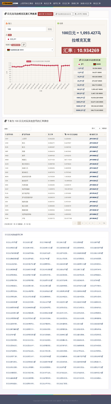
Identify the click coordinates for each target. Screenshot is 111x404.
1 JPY (80, 68)
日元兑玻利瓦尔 (95, 373)
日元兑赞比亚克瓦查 (63, 379)
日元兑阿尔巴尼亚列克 (46, 276)
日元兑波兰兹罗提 (46, 253)
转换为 (13, 45)
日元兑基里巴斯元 (12, 324)
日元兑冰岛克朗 (45, 269)
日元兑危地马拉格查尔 (96, 308)
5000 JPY (80, 102)
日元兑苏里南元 (28, 362)
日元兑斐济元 (61, 302)
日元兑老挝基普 (95, 324)
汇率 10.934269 (46, 14)
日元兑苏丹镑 (44, 356)
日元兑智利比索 (78, 291)
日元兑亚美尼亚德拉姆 (63, 276)
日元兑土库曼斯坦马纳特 (29, 368)
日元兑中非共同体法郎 (79, 379)
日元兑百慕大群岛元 (29, 286)
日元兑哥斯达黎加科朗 (12, 297)
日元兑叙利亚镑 (78, 362)
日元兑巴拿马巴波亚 (63, 346)
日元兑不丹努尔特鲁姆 (96, 286)
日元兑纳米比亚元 (79, 340)
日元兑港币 (94, 242)
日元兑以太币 (44, 302)
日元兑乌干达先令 (46, 373)
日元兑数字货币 (78, 356)
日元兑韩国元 (11, 248)
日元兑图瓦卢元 (95, 367)
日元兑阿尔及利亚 (96, 297)
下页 (104, 223)
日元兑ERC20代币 (63, 313)
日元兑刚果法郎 (62, 291)
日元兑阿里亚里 (28, 335)
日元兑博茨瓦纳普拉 (12, 292)
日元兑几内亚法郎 (79, 307)
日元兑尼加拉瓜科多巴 (12, 346)
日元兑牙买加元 (28, 318)
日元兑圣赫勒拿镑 (63, 356)
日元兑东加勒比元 (96, 378)
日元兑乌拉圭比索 (63, 373)
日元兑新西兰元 (78, 264)
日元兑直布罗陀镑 (46, 307)
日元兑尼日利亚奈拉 (96, 341)
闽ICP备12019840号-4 (70, 401)
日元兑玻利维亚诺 (63, 286)
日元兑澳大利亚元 (29, 248)
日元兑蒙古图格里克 (79, 335)
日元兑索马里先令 (12, 362)
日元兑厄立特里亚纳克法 (29, 303)
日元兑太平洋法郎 (46, 383)
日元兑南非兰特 (28, 269)
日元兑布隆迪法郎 (12, 286)
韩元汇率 (97, 3)
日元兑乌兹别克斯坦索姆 (79, 373)
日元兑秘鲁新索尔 (79, 345)
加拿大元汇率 (86, 3)
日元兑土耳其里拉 (63, 259)
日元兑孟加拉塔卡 (79, 280)
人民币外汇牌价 (26, 3)
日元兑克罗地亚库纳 (29, 259)
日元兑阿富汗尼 (28, 275)
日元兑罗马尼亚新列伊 (63, 254)
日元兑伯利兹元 (45, 291)
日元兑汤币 (61, 367)
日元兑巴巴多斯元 (63, 280)
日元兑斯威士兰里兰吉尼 (96, 363)
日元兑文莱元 (44, 286)
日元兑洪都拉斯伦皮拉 (29, 314)
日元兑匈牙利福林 (29, 253)
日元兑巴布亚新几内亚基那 (96, 346)
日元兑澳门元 (78, 269)
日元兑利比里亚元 (46, 329)
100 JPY (80, 89)
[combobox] (30, 39)
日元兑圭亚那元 (11, 313)
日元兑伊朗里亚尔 (96, 313)
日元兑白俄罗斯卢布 (29, 292)
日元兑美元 (27, 242)
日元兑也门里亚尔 (63, 383)
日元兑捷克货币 (95, 248)
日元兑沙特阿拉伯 (96, 351)
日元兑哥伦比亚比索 (96, 292)
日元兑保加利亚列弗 (79, 248)
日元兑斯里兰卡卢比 (29, 330)
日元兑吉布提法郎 (63, 297)
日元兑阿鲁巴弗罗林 (12, 281)
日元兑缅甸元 (61, 335)
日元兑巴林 (94, 280)
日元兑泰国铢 (11, 269)
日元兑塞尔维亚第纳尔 (63, 352)
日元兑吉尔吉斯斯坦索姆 (79, 319)
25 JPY (79, 81)
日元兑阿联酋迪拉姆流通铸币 (12, 276)
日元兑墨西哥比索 (46, 264)
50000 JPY (80, 110)
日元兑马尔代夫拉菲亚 (29, 341)
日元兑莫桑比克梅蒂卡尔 (63, 341)
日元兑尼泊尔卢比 (29, 345)
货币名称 (27, 134)
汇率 (51, 134)
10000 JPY (80, 106)
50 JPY (79, 85)
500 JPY (80, 93)
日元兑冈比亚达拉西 (63, 308)
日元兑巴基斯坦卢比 (12, 352)
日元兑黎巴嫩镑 (11, 329)
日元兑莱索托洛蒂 (63, 329)
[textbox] (30, 39)
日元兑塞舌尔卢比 (29, 356)
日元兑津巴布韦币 (96, 269)
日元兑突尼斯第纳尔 (46, 368)
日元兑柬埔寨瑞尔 (96, 318)
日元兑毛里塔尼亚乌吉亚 (96, 335)
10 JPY (79, 77)
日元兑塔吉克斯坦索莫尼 (12, 368)
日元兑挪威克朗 (11, 259)
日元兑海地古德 (45, 313)
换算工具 (94, 134)
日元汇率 (66, 3)
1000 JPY (80, 98)
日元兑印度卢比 (28, 264)
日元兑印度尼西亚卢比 (96, 259)
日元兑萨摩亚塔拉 (46, 378)
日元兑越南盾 (11, 378)
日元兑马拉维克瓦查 (46, 341)
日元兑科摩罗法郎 (29, 324)
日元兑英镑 (77, 242)
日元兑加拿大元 (45, 248)
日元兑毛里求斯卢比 (12, 341)
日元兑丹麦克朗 (11, 253)
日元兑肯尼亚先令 (63, 318)
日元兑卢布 (44, 259)
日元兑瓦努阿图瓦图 (29, 379)
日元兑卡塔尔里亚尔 (46, 352)
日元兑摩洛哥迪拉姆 (96, 330)
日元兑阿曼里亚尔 (46, 345)
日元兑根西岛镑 (11, 307)
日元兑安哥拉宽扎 (79, 275)
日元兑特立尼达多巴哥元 (79, 368)
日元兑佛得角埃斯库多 (46, 297)
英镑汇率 (75, 3)
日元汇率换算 (44, 242)
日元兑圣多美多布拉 (63, 363)
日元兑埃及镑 (11, 302)
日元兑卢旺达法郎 (79, 351)
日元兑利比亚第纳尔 (79, 330)
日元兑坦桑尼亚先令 (12, 373)
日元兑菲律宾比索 (96, 264)
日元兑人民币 (11, 242)
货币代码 (9, 134)
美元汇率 (38, 3)
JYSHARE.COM (47, 401)
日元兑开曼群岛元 (46, 324)
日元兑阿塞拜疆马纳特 (29, 281)
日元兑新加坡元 (62, 248)
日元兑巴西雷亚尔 (79, 259)
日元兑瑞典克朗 (78, 253)
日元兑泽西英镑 (11, 318)
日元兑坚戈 (77, 324)
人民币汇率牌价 (81, 14)
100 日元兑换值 (72, 134)
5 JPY (80, 72)
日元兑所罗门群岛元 (12, 357)
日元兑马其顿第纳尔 (46, 335)
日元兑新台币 (61, 269)
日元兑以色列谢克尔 (12, 265)
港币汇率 (57, 3)
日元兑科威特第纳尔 (63, 325)
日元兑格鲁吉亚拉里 (96, 303)
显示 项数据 (99, 128)
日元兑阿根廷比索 (96, 275)
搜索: (6, 129)
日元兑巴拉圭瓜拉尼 (29, 352)
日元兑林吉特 (61, 264)
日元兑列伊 (10, 335)
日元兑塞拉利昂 (95, 356)
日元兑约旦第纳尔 (46, 318)
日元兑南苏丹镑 (45, 362)
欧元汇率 (47, 3)
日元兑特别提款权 (12, 383)
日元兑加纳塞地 (28, 307)
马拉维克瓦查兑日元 (64, 14)
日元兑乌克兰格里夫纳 (29, 373)
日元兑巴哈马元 (78, 286)
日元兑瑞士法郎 (95, 253)
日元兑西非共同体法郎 (29, 384)
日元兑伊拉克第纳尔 (79, 314)
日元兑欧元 (61, 242)
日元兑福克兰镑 (78, 302)
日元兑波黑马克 (45, 280)
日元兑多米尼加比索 (79, 297)
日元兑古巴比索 (28, 297)
